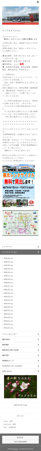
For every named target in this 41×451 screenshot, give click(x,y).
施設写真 (5, 355)
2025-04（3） (9, 289)
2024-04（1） (9, 314)
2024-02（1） (9, 317)
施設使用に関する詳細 (10, 350)
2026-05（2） (9, 265)
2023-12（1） (9, 321)
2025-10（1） (9, 279)
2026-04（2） (9, 268)
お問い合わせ (7, 371)
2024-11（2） (9, 300)
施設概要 (5, 345)
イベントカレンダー (9, 334)
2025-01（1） (9, 296)
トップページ (7, 247)
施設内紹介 (6, 339)
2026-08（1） (9, 258)
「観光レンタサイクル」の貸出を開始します (19, 39)
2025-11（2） (9, 275)
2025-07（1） (9, 286)
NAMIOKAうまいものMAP (12, 366)
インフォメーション (9, 252)
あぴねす (15, 449)
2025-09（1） (9, 282)
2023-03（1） (9, 324)
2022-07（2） (9, 327)
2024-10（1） (9, 303)
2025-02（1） (9, 293)
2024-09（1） (9, 307)
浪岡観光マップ (8, 360)
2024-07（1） (9, 310)
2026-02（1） (9, 272)
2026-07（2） (9, 262)
